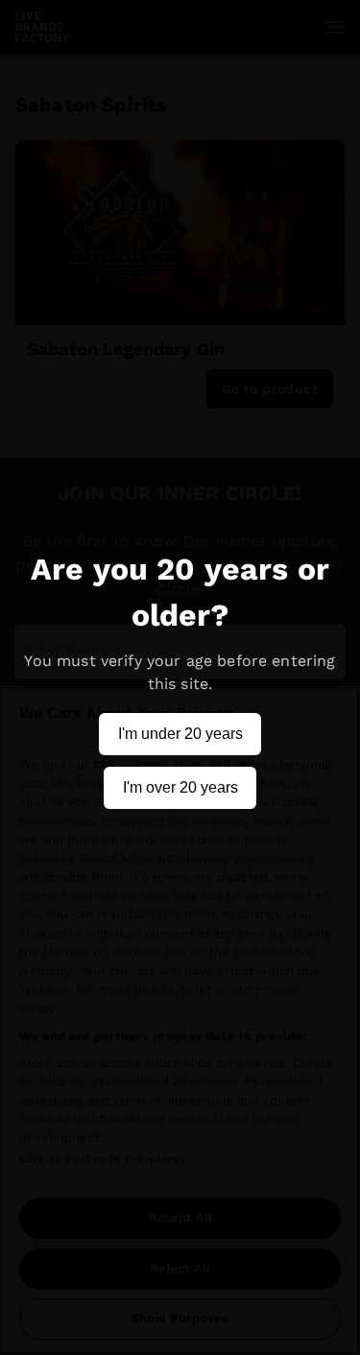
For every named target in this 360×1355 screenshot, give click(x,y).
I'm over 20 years (180, 787)
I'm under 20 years (180, 733)
